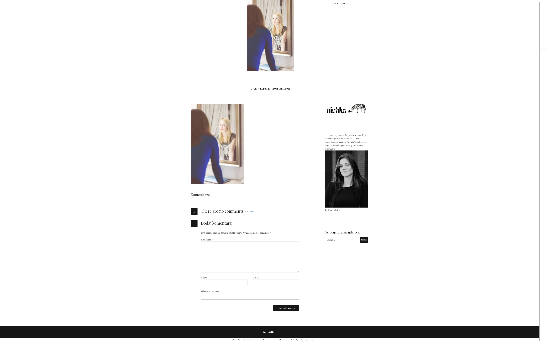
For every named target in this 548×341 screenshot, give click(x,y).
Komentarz (207, 239)
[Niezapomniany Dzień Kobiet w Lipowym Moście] (543, 60)
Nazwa (204, 277)
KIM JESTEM (338, 3)
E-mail (256, 277)
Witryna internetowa (210, 291)
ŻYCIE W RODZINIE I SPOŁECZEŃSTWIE (270, 88)
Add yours (249, 211)
